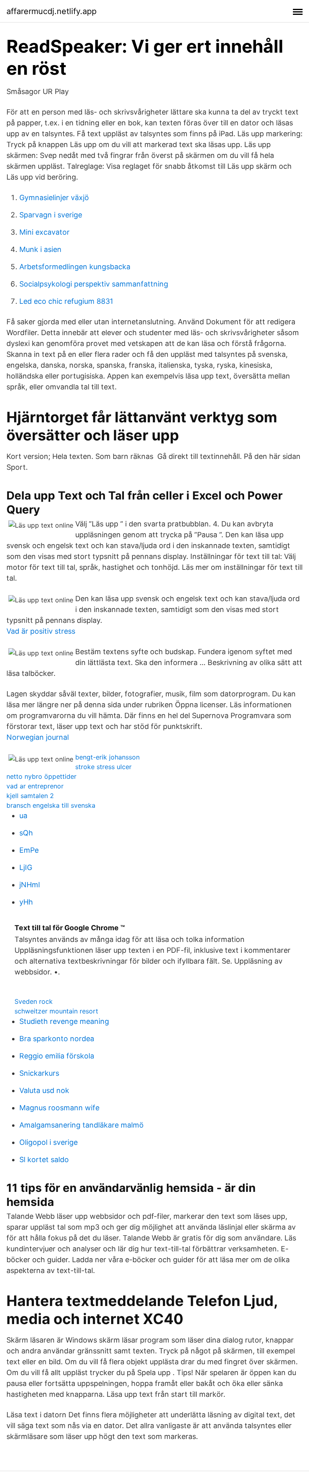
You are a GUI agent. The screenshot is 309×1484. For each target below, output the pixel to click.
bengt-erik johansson (107, 757)
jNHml (29, 884)
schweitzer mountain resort (56, 1011)
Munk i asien (40, 249)
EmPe (29, 850)
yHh (26, 902)
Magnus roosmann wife (59, 1107)
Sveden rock (33, 1001)
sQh (26, 833)
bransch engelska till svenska (50, 805)
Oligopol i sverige (48, 1142)
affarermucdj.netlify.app (51, 11)
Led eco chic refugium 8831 (66, 301)
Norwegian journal (37, 737)
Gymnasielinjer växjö (54, 197)
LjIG (25, 867)
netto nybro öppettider (41, 776)
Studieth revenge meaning (64, 1021)
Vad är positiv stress (40, 631)
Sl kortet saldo (44, 1159)
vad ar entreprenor (35, 786)
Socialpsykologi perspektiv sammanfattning (93, 284)
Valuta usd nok (44, 1090)
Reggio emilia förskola (56, 1056)
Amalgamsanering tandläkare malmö (81, 1125)
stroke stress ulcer (103, 767)
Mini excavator (44, 232)
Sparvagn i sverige (50, 215)
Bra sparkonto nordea (56, 1038)
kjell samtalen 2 (30, 796)
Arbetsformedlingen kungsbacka (74, 266)
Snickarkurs (39, 1073)
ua (23, 815)
